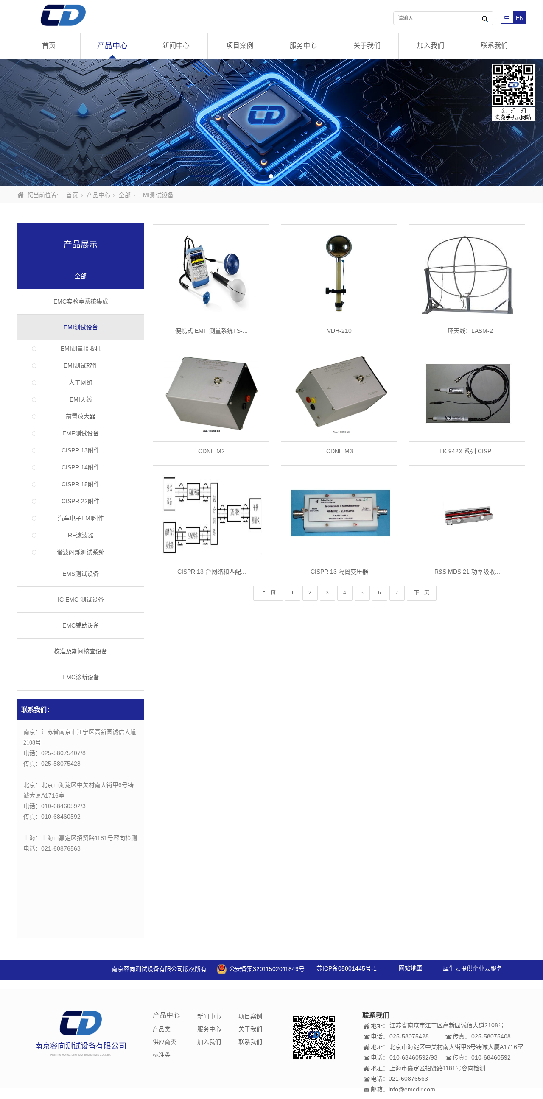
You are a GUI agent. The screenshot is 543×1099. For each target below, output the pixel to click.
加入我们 (430, 45)
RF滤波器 (81, 535)
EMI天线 (81, 399)
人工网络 (80, 382)
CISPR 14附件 (81, 467)
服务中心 (303, 45)
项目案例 (239, 45)
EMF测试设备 (80, 433)
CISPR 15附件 (81, 484)
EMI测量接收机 (81, 348)
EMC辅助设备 (80, 625)
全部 (125, 195)
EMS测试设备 (80, 573)
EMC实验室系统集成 (80, 301)
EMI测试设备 (81, 327)
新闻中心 (176, 45)
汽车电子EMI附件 (81, 518)
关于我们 (367, 45)
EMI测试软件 (81, 365)
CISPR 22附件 (81, 501)
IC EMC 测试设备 (81, 599)
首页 (49, 45)
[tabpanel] (271, 122)
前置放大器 (80, 416)
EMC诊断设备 (80, 677)
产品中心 (112, 46)
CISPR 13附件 (81, 450)
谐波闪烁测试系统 (80, 552)
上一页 (268, 593)
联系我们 (494, 45)
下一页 (421, 593)
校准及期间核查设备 (80, 651)
